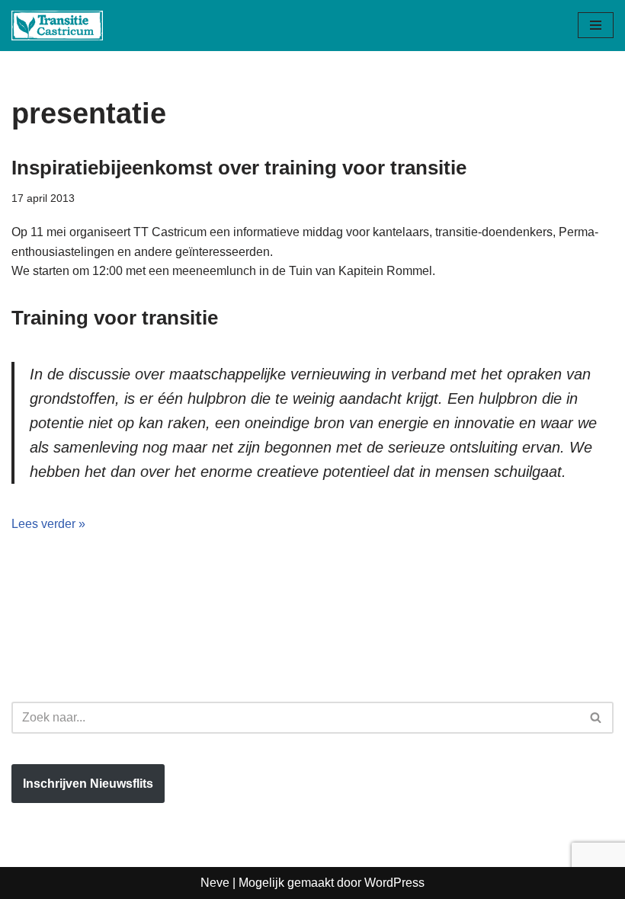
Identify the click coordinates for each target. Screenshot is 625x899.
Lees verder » (48, 523)
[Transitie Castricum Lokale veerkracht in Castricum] (57, 25)
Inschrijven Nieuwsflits (88, 783)
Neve (214, 882)
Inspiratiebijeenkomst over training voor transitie (238, 167)
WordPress (394, 882)
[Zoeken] (596, 718)
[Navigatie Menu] (596, 25)
